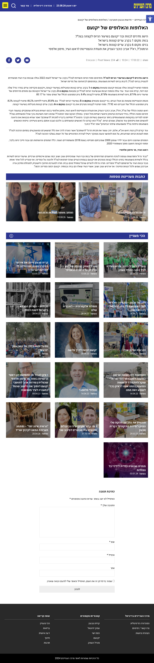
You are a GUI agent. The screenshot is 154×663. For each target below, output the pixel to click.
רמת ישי (96, 633)
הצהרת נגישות (142, 633)
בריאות (46, 628)
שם (112, 542)
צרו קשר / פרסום (140, 628)
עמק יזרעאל (94, 628)
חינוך (47, 638)
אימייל (111, 555)
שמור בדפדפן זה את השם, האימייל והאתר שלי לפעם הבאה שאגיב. (79, 581)
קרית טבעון (94, 623)
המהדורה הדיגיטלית (140, 623)
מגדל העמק (94, 643)
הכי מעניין (45, 623)
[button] (150, 19)
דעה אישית (44, 633)
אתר (113, 568)
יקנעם (96, 638)
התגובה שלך (108, 505)
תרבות (47, 643)
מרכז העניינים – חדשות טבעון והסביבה (128, 20)
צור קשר (24, 6)
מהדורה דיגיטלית (43, 6)
